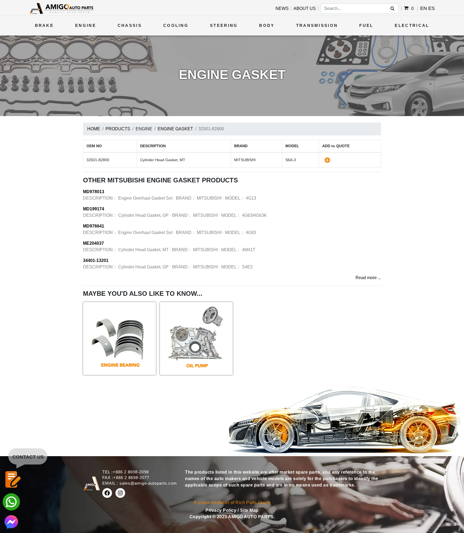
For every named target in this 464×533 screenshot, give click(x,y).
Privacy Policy (221, 510)
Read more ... (368, 277)
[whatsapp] (11, 501)
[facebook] (107, 493)
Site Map (249, 510)
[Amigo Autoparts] (61, 8)
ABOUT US (304, 8)
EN (423, 8)
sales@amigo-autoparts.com (148, 483)
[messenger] (11, 521)
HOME (93, 129)
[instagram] (120, 493)
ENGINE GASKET (175, 129)
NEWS (282, 8)
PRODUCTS (118, 129)
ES (431, 8)
